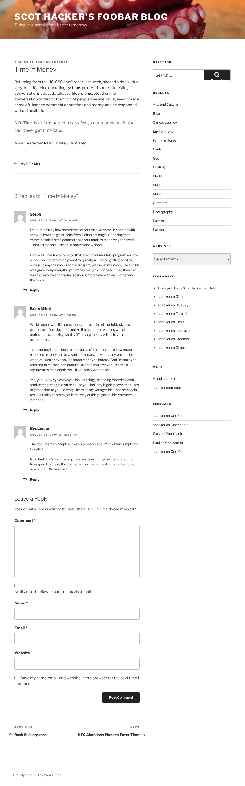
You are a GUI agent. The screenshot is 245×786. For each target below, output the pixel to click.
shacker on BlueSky (173, 305)
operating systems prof (68, 87)
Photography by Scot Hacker (180, 288)
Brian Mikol (40, 308)
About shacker (164, 378)
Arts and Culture (165, 104)
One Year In (179, 416)
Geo (156, 158)
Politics (158, 221)
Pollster (158, 230)
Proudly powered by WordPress (37, 775)
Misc (156, 185)
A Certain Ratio (40, 143)
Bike (156, 113)
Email (20, 628)
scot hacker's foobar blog (91, 16)
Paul (156, 443)
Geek (157, 149)
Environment (163, 131)
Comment (25, 520)
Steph (35, 214)
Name (21, 603)
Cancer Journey (165, 122)
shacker (60, 62)
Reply (34, 290)
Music (157, 194)
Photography (163, 212)
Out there (31, 163)
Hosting (159, 167)
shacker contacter (167, 388)
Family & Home (164, 140)
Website (22, 653)
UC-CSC (55, 82)
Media (157, 176)
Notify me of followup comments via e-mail (52, 591)
